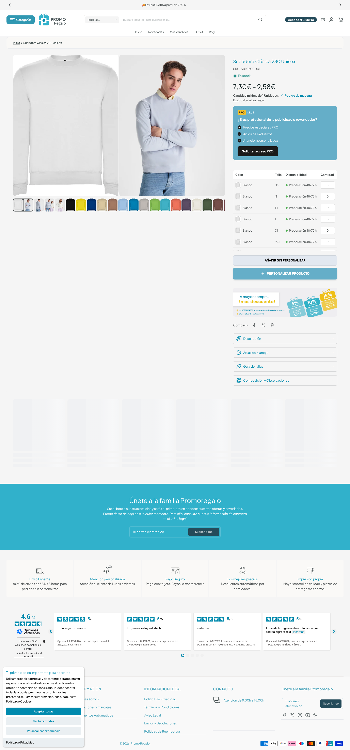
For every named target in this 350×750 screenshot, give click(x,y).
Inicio (16, 42)
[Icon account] (331, 19)
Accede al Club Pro (301, 20)
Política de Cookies (19, 701)
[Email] (323, 20)
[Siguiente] (340, 5)
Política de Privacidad (20, 742)
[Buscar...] (260, 19)
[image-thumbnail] (18, 205)
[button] (20, 19)
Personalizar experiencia (43, 731)
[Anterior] (9, 5)
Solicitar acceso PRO (258, 151)
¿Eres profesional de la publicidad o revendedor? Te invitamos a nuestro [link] (169, 4)
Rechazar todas (43, 721)
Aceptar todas (43, 711)
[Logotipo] (52, 19)
